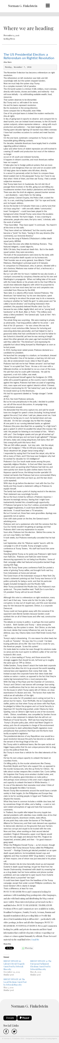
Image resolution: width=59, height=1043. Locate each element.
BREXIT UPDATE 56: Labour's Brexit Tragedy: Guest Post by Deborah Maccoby (14, 965)
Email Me (35, 939)
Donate (10, 1018)
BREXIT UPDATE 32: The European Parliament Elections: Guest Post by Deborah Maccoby (40, 965)
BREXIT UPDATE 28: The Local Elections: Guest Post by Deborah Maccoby (15, 982)
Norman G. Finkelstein (22, 6)
